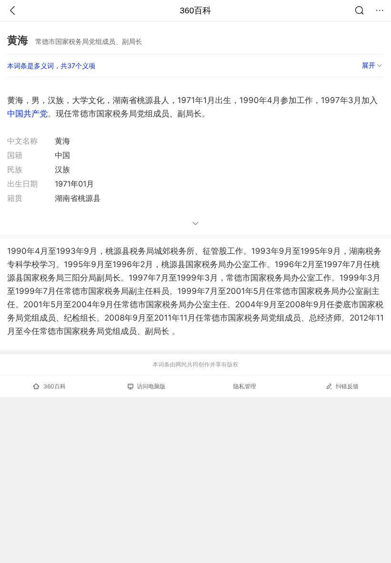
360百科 (195, 10)
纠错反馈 (347, 386)
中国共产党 (27, 113)
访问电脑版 (151, 386)
